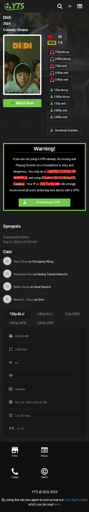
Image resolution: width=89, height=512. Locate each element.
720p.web (61, 65)
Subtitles (20, 389)
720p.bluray (62, 51)
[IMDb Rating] (53, 42)
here (57, 504)
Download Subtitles (66, 130)
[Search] (60, 6)
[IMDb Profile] (7, 261)
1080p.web (62, 72)
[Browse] (79, 6)
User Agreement (75, 500)
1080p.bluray (63, 58)
